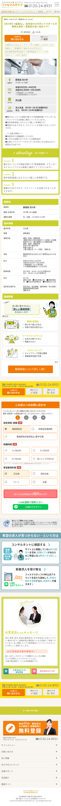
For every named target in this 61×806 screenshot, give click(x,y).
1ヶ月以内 (16, 450)
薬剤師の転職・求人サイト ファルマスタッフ (18, 11)
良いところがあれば (45, 458)
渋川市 (48, 11)
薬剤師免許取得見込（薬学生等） (30, 436)
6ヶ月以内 (16, 458)
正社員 (16, 473)
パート (16, 482)
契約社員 (45, 473)
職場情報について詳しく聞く (30, 369)
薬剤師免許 (17, 428)
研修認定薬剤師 (45, 428)
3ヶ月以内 (44, 450)
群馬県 (40, 11)
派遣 (45, 482)
